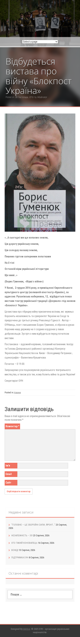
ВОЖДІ (14, 550)
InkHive (26, 629)
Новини (17, 392)
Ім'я (8, 465)
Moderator (42, 97)
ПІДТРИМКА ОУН (19, 557)
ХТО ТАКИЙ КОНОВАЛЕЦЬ (24, 542)
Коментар (12, 426)
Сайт (8, 482)
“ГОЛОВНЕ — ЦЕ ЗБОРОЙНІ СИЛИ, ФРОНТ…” (33, 524)
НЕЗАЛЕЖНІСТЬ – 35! (22, 535)
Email (9, 474)
